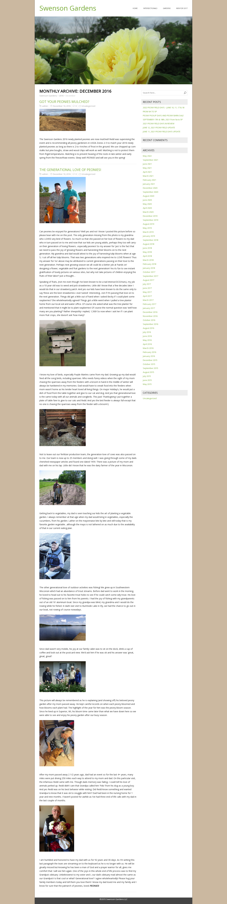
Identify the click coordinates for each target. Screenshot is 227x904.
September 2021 (150, 159)
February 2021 (149, 180)
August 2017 (148, 280)
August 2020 (148, 196)
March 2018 (148, 260)
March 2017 (148, 300)
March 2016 (148, 348)
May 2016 (147, 340)
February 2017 (149, 304)
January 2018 (149, 268)
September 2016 (150, 324)
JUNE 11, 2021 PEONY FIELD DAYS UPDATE (161, 131)
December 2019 (150, 216)
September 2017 (150, 276)
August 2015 (148, 372)
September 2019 (150, 220)
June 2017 (147, 288)
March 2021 (148, 176)
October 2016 (149, 320)
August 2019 (148, 224)
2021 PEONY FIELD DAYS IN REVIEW (158, 123)
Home (135, 8)
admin (45, 106)
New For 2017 (182, 8)
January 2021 (149, 184)
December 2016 (150, 312)
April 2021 (147, 172)
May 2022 (147, 155)
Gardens (166, 8)
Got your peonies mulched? (64, 101)
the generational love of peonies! (70, 169)
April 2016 (147, 344)
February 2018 (149, 264)
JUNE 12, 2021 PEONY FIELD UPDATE (159, 127)
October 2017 (149, 272)
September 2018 (150, 240)
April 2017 (147, 296)
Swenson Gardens (67, 8)
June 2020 (147, 200)
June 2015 (147, 380)
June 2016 (147, 336)
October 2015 (149, 364)
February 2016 (149, 352)
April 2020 (147, 208)
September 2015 (150, 368)
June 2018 (147, 248)
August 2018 (148, 244)
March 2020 (148, 212)
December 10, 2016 (62, 106)
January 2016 (149, 356)
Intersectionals (150, 8)
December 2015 (150, 360)
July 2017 (147, 284)
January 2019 (149, 236)
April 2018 (147, 256)
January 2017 (149, 308)
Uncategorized (88, 106)
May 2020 (147, 204)
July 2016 (147, 332)
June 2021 (147, 164)
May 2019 (147, 228)
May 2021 (147, 168)
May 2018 (147, 252)
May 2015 (147, 384)
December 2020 (150, 188)
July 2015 (147, 376)
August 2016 (148, 328)
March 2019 (148, 232)
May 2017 (147, 292)
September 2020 (150, 192)
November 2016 (150, 316)
